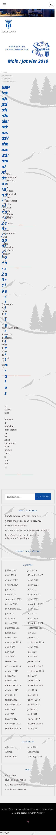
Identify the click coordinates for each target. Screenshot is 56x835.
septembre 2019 (35, 671)
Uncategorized (34, 756)
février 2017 (11, 718)
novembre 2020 (13, 642)
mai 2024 (32, 589)
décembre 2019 (13, 666)
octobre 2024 (11, 584)
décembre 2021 (35, 623)
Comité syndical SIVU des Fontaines (23, 515)
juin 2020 (9, 651)
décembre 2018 (13, 685)
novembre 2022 (35, 604)
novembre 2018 (35, 685)
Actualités (11, 82)
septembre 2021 (35, 627)
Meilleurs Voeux (8, 124)
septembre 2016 (13, 728)
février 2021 (11, 637)
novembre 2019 (35, 666)
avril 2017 (32, 714)
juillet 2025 (33, 580)
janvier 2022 (11, 623)
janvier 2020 (33, 661)
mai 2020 (32, 651)
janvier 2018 (33, 699)
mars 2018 (32, 694)
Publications (11, 756)
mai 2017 (9, 714)
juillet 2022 (33, 608)
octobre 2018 (11, 690)
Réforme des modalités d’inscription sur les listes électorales (6, 240)
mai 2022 (32, 613)
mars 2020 (32, 656)
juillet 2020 (33, 647)
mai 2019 (32, 675)
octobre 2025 (11, 580)
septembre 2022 (13, 608)
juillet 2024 (33, 584)
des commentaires (16, 784)
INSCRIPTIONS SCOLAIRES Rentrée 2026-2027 (27, 530)
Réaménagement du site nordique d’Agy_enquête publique (22, 537)
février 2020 (11, 661)
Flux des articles (15, 779)
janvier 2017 (33, 718)
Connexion (10, 775)
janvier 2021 (33, 637)
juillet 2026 (10, 570)
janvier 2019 (33, 680)
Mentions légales (19, 812)
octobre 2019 (11, 671)
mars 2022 (32, 618)
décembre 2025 (35, 575)
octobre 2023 (33, 594)
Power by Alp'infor (36, 812)
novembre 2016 (35, 723)
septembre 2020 (35, 642)
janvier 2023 (11, 604)
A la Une (9, 747)
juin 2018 (32, 690)
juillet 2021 (10, 632)
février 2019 (11, 680)
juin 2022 (9, 613)
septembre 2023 (13, 599)
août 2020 (10, 647)
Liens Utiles (33, 751)
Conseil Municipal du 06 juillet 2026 (23, 520)
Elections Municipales (16, 525)
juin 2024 (9, 589)
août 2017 (10, 709)
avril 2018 (10, 694)
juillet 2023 (33, 599)
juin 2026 (32, 570)
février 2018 (11, 699)
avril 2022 (10, 618)
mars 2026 (10, 575)
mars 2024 (10, 594)
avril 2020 (10, 656)
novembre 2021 (13, 627)
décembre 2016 (13, 723)
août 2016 (32, 728)
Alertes (8, 751)
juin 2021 (32, 632)
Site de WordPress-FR (16, 789)
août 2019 (10, 675)
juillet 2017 (33, 709)
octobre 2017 (33, 704)
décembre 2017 (13, 704)
